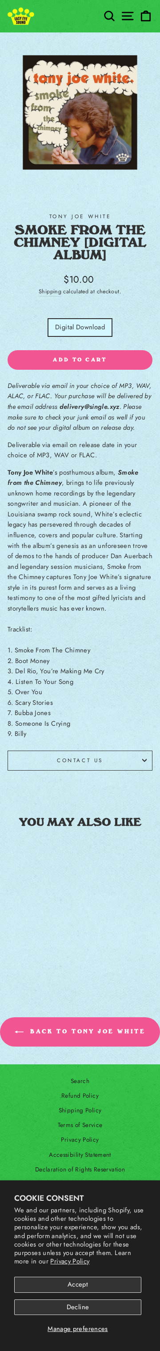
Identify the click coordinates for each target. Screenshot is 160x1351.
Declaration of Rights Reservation (80, 1169)
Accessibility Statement (80, 1154)
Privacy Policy (69, 1261)
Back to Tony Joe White (86, 1031)
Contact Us (80, 760)
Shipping (50, 292)
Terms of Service (80, 1124)
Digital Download (80, 327)
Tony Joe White (80, 216)
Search (80, 1080)
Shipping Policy (80, 1110)
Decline (78, 1307)
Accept (78, 1284)
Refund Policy (80, 1095)
